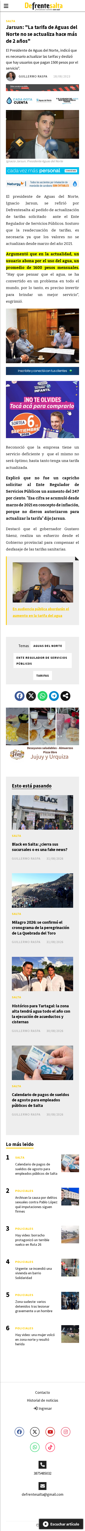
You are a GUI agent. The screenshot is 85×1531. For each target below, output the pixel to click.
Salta (10, 21)
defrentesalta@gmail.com (42, 1494)
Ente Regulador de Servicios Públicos (41, 660)
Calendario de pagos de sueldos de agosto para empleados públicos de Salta (40, 1100)
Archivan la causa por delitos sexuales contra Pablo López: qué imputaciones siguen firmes (36, 1204)
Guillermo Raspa (33, 76)
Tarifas (42, 675)
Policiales (24, 1191)
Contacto (42, 1392)
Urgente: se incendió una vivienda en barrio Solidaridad (33, 1273)
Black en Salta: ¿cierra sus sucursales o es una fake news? (39, 847)
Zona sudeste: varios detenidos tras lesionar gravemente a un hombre (33, 1306)
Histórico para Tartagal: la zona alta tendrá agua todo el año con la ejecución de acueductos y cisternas (41, 1014)
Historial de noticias (42, 1400)
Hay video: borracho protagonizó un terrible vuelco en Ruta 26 (32, 1240)
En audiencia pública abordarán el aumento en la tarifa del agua (41, 612)
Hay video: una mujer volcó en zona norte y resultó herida (35, 1339)
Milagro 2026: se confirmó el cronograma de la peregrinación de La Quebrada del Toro (40, 928)
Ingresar (45, 1408)
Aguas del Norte (47, 646)
